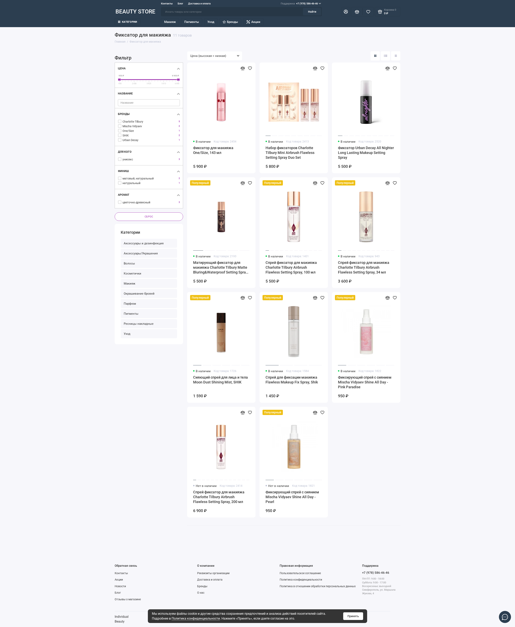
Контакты (167, 3)
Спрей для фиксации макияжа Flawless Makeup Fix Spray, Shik (292, 379)
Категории (129, 21)
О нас (200, 592)
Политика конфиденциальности (196, 618)
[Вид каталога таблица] (395, 55)
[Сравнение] (356, 11)
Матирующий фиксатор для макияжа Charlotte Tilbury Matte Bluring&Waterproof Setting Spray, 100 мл (220, 267)
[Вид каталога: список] (385, 55)
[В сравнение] (242, 68)
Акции (255, 22)
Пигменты (191, 22)
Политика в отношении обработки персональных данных (318, 586)
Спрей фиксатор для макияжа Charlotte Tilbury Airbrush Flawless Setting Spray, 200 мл (218, 497)
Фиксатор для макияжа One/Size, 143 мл (213, 150)
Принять (353, 616)
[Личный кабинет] (345, 11)
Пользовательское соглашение (300, 573)
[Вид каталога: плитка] (375, 55)
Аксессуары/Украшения (141, 253)
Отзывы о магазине (128, 599)
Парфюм (130, 303)
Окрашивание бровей (139, 293)
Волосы (129, 263)
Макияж (170, 22)
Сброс (149, 216)
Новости (120, 586)
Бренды (232, 22)
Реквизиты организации (213, 573)
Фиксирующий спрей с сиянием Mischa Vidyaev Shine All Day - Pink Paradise (364, 382)
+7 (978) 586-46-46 (299, 3)
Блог (180, 3)
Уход (210, 22)
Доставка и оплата (199, 3)
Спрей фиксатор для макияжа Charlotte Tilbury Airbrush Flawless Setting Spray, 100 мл (291, 267)
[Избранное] (368, 11)
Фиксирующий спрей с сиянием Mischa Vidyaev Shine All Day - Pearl (292, 497)
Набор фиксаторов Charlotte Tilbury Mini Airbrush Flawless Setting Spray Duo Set (290, 153)
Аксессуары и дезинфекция (144, 243)
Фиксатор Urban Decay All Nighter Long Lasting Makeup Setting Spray (366, 153)
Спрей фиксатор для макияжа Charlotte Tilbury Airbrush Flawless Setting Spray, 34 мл (363, 267)
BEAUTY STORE (135, 11)
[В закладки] (249, 68)
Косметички (132, 273)
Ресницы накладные (138, 324)
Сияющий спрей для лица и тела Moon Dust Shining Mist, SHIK (220, 379)
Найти (312, 11)
